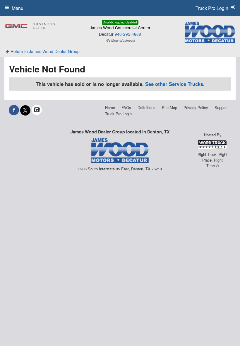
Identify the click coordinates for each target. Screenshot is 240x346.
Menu (17, 8)
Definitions (146, 107)
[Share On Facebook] (14, 110)
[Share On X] (25, 110)
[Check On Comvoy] (37, 110)
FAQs (126, 107)
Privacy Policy (196, 107)
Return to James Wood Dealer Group (44, 51)
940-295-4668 (128, 34)
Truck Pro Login (118, 113)
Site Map (169, 107)
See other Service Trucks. (175, 83)
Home (110, 107)
